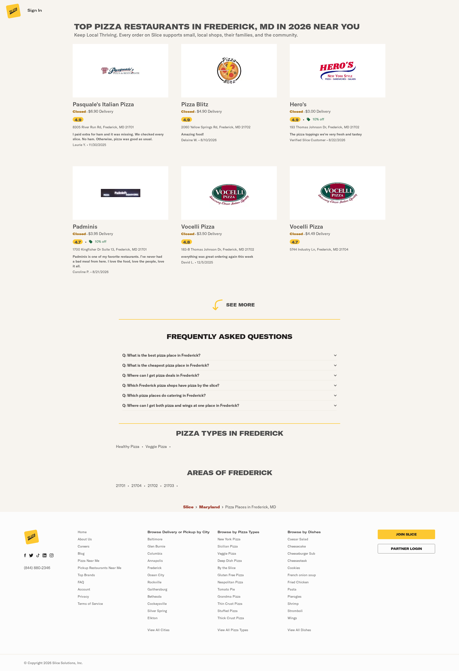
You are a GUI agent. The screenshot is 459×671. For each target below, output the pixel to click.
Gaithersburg (157, 589)
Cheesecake (297, 546)
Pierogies (294, 596)
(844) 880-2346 (37, 567)
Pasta (292, 589)
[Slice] (13, 11)
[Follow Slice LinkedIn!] (45, 555)
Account (84, 589)
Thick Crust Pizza (231, 618)
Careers (83, 546)
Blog (81, 553)
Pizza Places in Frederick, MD (250, 507)
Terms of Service (90, 603)
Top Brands (86, 575)
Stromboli (295, 611)
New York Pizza (229, 539)
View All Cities (158, 630)
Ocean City (156, 575)
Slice (188, 507)
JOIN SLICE (406, 534)
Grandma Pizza (229, 596)
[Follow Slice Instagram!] (51, 555)
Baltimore (155, 539)
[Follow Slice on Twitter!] (31, 555)
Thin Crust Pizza (230, 603)
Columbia (155, 553)
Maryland (209, 507)
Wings (292, 618)
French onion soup (302, 575)
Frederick (155, 568)
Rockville (154, 582)
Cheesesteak (297, 560)
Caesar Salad (298, 539)
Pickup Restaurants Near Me (99, 568)
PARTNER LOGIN (406, 549)
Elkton (153, 618)
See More (240, 305)
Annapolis (155, 560)
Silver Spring (157, 611)
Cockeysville (157, 603)
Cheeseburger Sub (301, 553)
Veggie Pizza (227, 553)
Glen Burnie (156, 546)
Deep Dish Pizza (230, 560)
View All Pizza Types (233, 630)
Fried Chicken (298, 582)
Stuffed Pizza (228, 611)
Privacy (83, 596)
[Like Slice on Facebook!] (25, 555)
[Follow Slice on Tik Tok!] (38, 555)
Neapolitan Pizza (230, 582)
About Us (85, 539)
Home (82, 532)
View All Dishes (299, 630)
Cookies (294, 568)
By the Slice (226, 568)
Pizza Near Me (88, 560)
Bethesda (155, 596)
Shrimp (293, 603)
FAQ (81, 582)
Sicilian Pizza (228, 546)
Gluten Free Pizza (231, 575)
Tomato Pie (226, 589)
